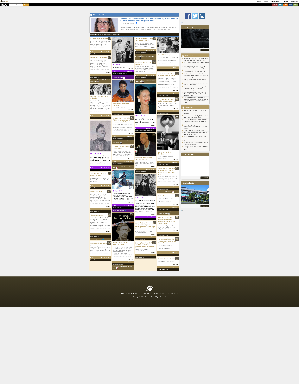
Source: (95, 54)
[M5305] (195, 210)
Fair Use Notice (161, 293)
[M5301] (195, 22)
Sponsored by (145, 56)
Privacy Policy (148, 293)
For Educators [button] (276, 1)
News (290, 4)
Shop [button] (286, 1)
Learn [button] (266, 1)
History (280, 4)
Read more (108, 48)
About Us (295, 1)
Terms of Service (133, 293)
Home (259, 1)
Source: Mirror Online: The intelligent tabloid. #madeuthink (105, 34)
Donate (296, 4)
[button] (8, 382)
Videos (285, 4)
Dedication (174, 293)
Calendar (275, 4)
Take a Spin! (205, 50)
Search (27, 4)
